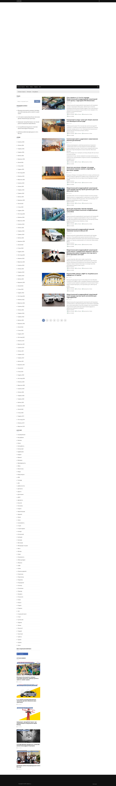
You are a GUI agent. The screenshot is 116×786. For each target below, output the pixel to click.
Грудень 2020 (21, 375)
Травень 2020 (21, 399)
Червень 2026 (21, 148)
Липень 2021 (21, 351)
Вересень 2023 (21, 262)
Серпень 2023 (21, 265)
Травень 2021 (21, 358)
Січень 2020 (20, 412)
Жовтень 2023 (21, 258)
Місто (27, 86)
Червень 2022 (21, 313)
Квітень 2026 (21, 155)
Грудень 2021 (21, 334)
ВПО (19, 477)
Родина (19, 605)
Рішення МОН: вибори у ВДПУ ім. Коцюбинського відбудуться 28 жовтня (82, 274)
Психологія (20, 596)
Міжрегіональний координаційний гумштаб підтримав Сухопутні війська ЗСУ (80, 230)
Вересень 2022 (21, 303)
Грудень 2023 (21, 251)
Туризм (19, 639)
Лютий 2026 (20, 162)
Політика (20, 585)
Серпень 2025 (21, 183)
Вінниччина (20, 468)
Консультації (21, 534)
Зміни (19, 520)
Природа (20, 591)
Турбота (20, 636)
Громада (20, 480)
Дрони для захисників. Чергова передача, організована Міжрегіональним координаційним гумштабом (82, 210)
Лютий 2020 (20, 409)
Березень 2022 (21, 323)
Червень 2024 (21, 231)
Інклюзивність (21, 522)
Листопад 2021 (21, 337)
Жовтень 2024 (21, 217)
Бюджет (19, 454)
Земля (19, 517)
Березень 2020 (21, 405)
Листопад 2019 (21, 419)
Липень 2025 (21, 186)
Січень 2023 (20, 289)
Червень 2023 (21, 272)
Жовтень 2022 (21, 299)
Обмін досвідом (21, 559)
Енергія (19, 508)
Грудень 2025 (21, 169)
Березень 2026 (21, 159)
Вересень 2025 (21, 179)
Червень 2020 (21, 395)
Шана (19, 645)
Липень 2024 (21, 227)
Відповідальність (22, 463)
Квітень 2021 (21, 361)
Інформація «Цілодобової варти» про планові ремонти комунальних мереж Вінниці (28, 122)
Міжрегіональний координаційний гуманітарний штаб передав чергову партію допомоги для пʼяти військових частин (82, 189)
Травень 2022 (21, 316)
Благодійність (21, 446)
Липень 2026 (21, 145)
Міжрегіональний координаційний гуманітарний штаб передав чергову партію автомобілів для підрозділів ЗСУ (82, 296)
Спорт (19, 616)
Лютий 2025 (20, 203)
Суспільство (20, 619)
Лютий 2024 (20, 244)
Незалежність (21, 557)
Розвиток (20, 608)
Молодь (20, 551)
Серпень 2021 (21, 347)
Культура (20, 539)
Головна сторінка (21, 86)
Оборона (20, 562)
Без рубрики (21, 437)
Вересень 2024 (21, 220)
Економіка (20, 505)
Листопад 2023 (21, 255)
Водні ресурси (21, 474)
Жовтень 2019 (21, 423)
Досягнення (20, 494)
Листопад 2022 (21, 296)
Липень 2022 (21, 310)
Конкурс (20, 531)
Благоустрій (20, 448)
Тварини (20, 622)
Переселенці (21, 576)
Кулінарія (20, 537)
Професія (20, 594)
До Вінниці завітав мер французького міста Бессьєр (28, 132)
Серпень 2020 (21, 388)
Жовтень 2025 (21, 176)
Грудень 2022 (21, 292)
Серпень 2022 (21, 306)
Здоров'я (20, 514)
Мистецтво (20, 542)
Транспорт (20, 633)
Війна (19, 465)
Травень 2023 (21, 275)
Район (31, 86)
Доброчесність (21, 485)
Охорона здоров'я (22, 571)
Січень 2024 (20, 248)
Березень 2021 (21, 364)
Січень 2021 (20, 371)
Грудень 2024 (21, 210)
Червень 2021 (21, 354)
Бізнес (19, 443)
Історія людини (21, 528)
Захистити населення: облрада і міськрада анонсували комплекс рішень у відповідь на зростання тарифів (81, 169)
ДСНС (19, 497)
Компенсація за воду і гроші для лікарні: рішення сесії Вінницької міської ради (82, 120)
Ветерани (20, 460)
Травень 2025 (21, 193)
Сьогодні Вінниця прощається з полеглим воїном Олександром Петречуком (28, 127)
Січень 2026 (20, 166)
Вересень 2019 (21, 426)
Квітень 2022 (21, 320)
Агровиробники (21, 434)
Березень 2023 (21, 282)
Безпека (20, 440)
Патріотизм (20, 574)
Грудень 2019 (21, 416)
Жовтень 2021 (21, 340)
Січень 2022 (20, 330)
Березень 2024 (21, 241)
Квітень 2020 (21, 402)
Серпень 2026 (21, 142)
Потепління (20, 588)
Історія (19, 525)
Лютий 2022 (20, 327)
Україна (36, 86)
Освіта (19, 568)
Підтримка (20, 579)
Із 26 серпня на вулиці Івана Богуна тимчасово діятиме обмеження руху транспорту (29, 117)
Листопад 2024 (21, 214)
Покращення (21, 582)
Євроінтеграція (21, 511)
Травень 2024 (21, 234)
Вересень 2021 (21, 344)
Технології (20, 628)
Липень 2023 (21, 268)
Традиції (20, 631)
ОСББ (19, 565)
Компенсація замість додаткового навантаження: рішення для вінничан (82, 139)
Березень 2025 (21, 200)
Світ (40, 86)
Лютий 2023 (20, 286)
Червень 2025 (21, 190)
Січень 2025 (20, 207)
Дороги (19, 491)
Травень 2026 (21, 152)
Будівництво (21, 451)
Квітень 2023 (21, 279)
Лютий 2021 (20, 368)
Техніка (19, 625)
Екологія (20, 502)
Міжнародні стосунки (23, 545)
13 (61, 320)
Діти (19, 483)
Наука (19, 554)
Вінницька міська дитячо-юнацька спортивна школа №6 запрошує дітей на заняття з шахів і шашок (28, 112)
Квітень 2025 (21, 196)
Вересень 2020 (21, 385)
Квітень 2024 (21, 238)
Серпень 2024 (21, 224)
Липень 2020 (21, 392)
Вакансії (20, 457)
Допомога (20, 488)
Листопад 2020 (21, 378)
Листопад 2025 (21, 172)
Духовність (20, 500)
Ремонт (19, 602)
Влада (19, 471)
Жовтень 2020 (21, 381)
